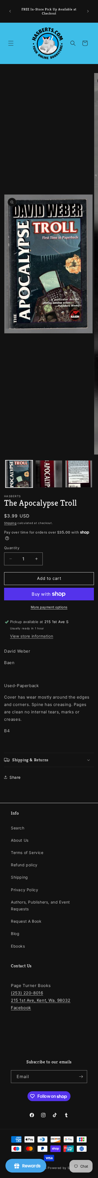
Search (17, 828)
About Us (20, 840)
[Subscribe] (81, 1076)
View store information (31, 636)
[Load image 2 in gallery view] (49, 474)
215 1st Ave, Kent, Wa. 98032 (41, 1000)
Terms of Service (27, 852)
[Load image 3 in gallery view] (78, 474)
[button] (11, 43)
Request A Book (26, 921)
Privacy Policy (24, 889)
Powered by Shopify (64, 1168)
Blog (15, 933)
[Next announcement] (88, 11)
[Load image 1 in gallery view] (19, 474)
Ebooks (18, 946)
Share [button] (15, 777)
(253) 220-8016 (27, 992)
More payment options (49, 607)
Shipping (10, 523)
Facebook (21, 1007)
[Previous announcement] (10, 11)
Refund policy (24, 864)
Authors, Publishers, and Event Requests (40, 905)
